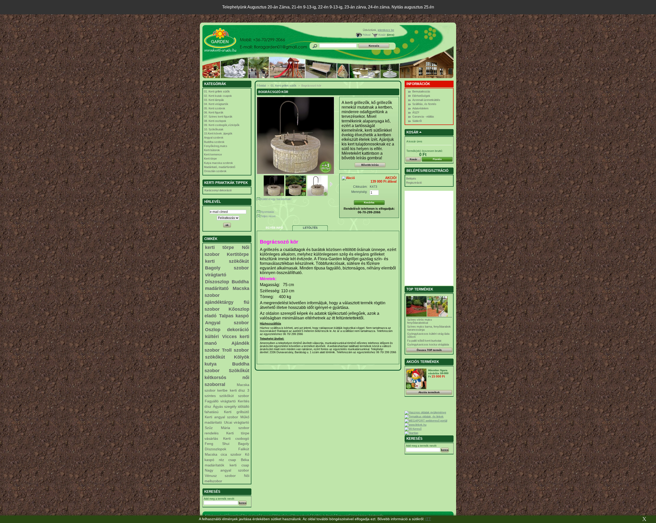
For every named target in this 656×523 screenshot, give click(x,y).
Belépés (411, 178)
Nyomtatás (267, 211)
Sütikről (417, 120)
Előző (261, 184)
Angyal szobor (227, 322)
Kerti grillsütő (236, 412)
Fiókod (367, 34)
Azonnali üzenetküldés (426, 99)
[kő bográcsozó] (317, 194)
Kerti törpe (210, 158)
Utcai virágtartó (236, 422)
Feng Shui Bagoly (227, 444)
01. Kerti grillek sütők (217, 91)
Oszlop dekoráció (227, 329)
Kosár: (382, 34)
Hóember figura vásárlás (437, 372)
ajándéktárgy (219, 302)
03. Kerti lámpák (214, 99)
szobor (243, 396)
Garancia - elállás (423, 116)
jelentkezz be (386, 30)
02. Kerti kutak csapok (218, 95)
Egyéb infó (274, 227)
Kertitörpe (238, 254)
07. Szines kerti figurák (218, 116)
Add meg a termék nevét (219, 498)
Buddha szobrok (214, 141)
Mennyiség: (359, 192)
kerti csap (239, 465)
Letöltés (310, 227)
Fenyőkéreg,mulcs (215, 146)
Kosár (412, 132)
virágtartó (215, 274)
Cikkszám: (360, 187)
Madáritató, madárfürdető (219, 167)
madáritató (217, 288)
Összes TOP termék (429, 350)
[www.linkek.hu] (415, 424)
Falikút (243, 449)
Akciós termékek (422, 362)
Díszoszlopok (215, 449)
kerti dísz (237, 390)
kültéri (212, 336)
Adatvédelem (420, 108)
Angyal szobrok (213, 137)
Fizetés (437, 159)
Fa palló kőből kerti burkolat (424, 340)
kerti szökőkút (227, 261)
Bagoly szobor (227, 267)
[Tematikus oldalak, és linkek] (424, 416)
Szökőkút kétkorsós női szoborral (226, 377)
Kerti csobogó (236, 438)
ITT (428, 519)
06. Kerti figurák (213, 112)
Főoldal (261, 85)
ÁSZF (415, 112)
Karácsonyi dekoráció (218, 190)
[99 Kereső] (413, 428)
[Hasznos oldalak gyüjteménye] (425, 412)
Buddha (240, 281)
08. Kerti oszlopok (215, 120)
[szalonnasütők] (295, 194)
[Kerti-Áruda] (236, 41)
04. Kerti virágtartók (216, 104)
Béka (245, 460)
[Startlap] (411, 432)
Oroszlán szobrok (215, 171)
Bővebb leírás (370, 164)
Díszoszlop (217, 281)
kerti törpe (219, 247)
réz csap (227, 460)
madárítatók (214, 465)
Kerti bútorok (212, 150)
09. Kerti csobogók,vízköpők (222, 125)
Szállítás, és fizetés (424, 104)
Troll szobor (235, 350)
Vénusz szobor (220, 476)
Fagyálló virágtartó (220, 401)
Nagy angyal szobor (227, 470)
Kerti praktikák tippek (226, 183)
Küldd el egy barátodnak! (276, 199)
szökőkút (215, 357)
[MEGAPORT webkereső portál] (426, 420)
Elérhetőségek (421, 95)
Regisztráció (414, 182)
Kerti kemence (213, 154)
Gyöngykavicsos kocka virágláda (428, 344)
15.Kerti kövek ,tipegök (218, 133)
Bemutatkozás (421, 91)
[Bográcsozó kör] (274, 194)
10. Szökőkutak (213, 129)
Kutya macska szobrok (218, 162)
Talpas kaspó (234, 315)
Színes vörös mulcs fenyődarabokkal (419, 321)
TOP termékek (419, 289)
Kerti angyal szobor (221, 417)
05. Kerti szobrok (214, 108)
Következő (331, 184)
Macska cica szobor (223, 454)
